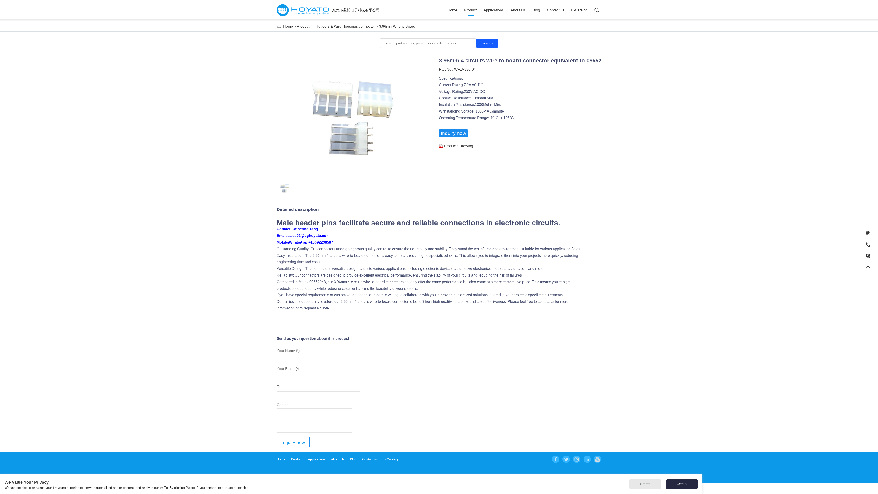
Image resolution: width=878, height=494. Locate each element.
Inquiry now (453, 133)
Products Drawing (458, 146)
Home (452, 10)
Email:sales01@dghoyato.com (303, 236)
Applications (494, 10)
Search (487, 43)
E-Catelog (579, 10)
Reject (645, 484)
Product (470, 10)
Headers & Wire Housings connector (345, 26)
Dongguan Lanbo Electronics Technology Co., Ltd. (303, 10)
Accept (682, 484)
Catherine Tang (305, 229)
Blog (536, 10)
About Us (518, 10)
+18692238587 (320, 242)
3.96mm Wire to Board (397, 26)
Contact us (555, 10)
